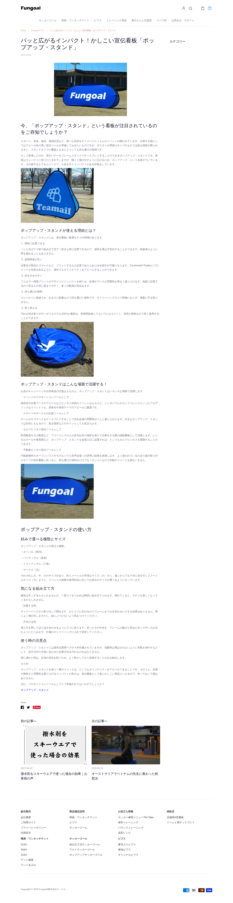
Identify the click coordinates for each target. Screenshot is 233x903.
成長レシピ (124, 832)
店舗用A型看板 (175, 817)
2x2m (24, 854)
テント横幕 (27, 860)
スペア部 (161, 20)
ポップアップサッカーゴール (85, 854)
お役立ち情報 (125, 811)
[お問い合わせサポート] (208, 8)
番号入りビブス (127, 844)
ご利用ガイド (28, 822)
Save (38, 707)
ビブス (98, 20)
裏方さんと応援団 (141, 20)
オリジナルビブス (128, 854)
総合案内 (26, 811)
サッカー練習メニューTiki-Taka (136, 817)
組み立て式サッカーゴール (84, 844)
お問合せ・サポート (182, 20)
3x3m (24, 844)
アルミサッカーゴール (82, 849)
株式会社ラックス (57, 889)
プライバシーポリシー (33, 827)
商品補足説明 (77, 811)
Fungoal (43, 889)
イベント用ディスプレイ (181, 822)
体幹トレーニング (128, 822)
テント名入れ (28, 865)
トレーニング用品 (116, 20)
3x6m (24, 849)
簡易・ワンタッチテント (75, 20)
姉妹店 (170, 811)
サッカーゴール (48, 20)
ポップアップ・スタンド (35, 690)
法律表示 (26, 832)
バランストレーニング (130, 827)
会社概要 (26, 817)
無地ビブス (124, 849)
